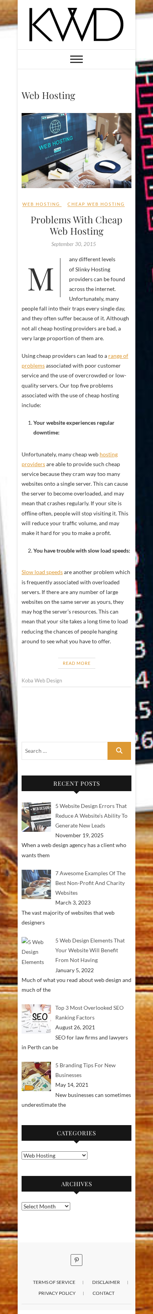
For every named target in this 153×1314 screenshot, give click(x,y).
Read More (77, 663)
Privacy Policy (57, 1293)
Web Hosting (41, 203)
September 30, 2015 (73, 244)
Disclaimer (106, 1282)
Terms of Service (54, 1282)
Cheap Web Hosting (96, 203)
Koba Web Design (42, 680)
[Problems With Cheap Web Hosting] (76, 150)
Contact (104, 1293)
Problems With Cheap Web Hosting (76, 225)
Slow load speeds (42, 572)
